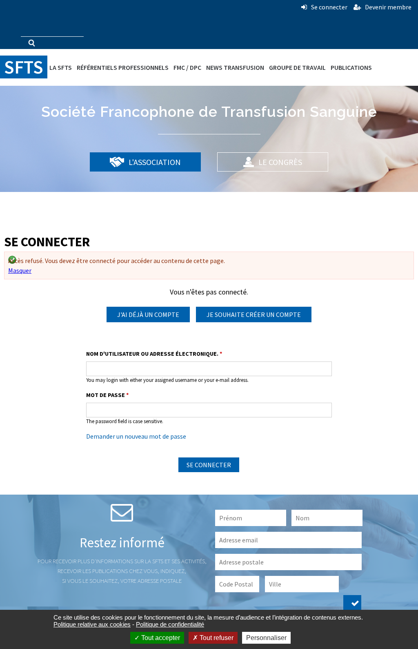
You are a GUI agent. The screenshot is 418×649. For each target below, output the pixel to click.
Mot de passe (107, 395)
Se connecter (329, 7)
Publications (351, 67)
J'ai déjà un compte (148, 314)
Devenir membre (388, 7)
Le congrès (279, 162)
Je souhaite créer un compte (254, 314)
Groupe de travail (297, 67)
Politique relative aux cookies (92, 624)
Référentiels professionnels (123, 67)
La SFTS (60, 67)
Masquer (19, 270)
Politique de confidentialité (170, 624)
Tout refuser (215, 637)
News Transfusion (235, 67)
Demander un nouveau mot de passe (136, 436)
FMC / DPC (187, 67)
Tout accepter (160, 637)
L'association (154, 162)
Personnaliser (266, 637)
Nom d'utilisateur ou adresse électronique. (154, 353)
